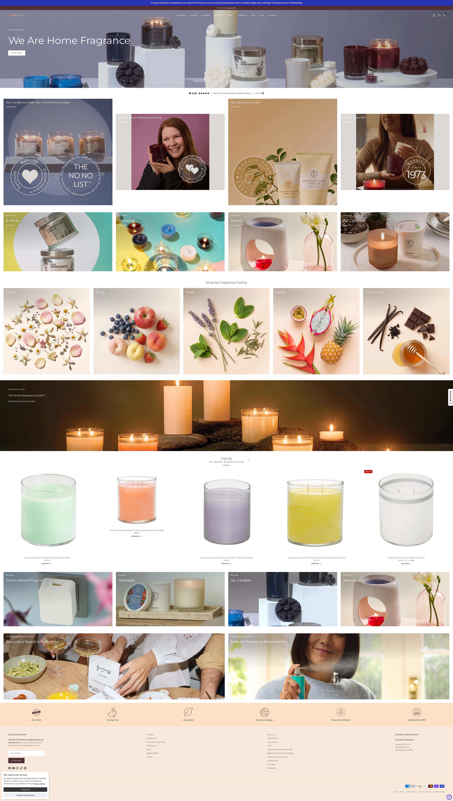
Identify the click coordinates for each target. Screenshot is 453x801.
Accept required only (25, 795)
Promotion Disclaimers (277, 757)
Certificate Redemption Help (280, 749)
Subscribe (16, 760)
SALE (262, 15)
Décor (230, 15)
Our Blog (271, 764)
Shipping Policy (439, 792)
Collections (151, 746)
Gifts (253, 15)
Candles (193, 15)
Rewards (272, 15)
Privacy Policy (39, 784)
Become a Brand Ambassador (280, 753)
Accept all (25, 789)
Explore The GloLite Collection (21, 401)
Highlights (181, 15)
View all (226, 465)
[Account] (434, 15)
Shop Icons (16, 53)
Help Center (272, 738)
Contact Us (272, 742)
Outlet (149, 757)
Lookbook (271, 768)
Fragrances (242, 15)
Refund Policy (412, 792)
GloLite (226, 458)
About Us (271, 735)
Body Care (218, 15)
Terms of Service (425, 792)
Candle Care (272, 760)
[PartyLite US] (16, 15)
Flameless (205, 15)
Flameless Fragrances (156, 742)
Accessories (152, 738)
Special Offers (153, 753)
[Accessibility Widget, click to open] (449, 797)
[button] (450, 397)
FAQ (269, 746)
